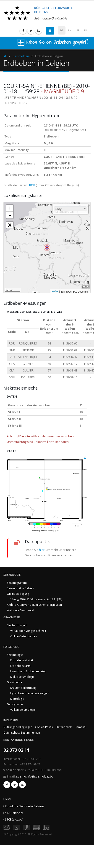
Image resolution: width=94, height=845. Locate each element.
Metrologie (17, 698)
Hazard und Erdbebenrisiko (28, 671)
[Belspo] (36, 827)
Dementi (80, 727)
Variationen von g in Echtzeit (28, 630)
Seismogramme (17, 582)
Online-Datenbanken (23, 636)
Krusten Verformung (23, 687)
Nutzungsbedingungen (17, 727)
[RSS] (38, 30)
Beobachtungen (17, 625)
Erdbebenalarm (20, 665)
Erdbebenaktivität (21, 660)
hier (41, 550)
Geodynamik (15, 704)
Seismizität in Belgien (20, 588)
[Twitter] (30, 30)
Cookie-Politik (44, 727)
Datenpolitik (64, 727)
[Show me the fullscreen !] (9, 225)
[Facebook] (23, 30)
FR (77, 30)
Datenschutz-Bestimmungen (21, 732)
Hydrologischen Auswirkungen (29, 693)
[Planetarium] (6, 827)
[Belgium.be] (46, 827)
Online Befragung (18, 593)
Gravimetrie (14, 682)
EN (69, 30)
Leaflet (54, 291)
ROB (32, 185)
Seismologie (21, 56)
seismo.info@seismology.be (34, 776)
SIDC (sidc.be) (14, 813)
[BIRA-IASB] (16, 827)
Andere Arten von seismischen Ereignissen (34, 604)
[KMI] (26, 827)
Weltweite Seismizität (20, 610)
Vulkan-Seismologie (23, 709)
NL (85, 30)
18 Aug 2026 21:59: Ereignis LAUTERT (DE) (36, 599)
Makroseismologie (22, 676)
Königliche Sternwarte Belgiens (24, 806)
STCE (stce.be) (14, 819)
